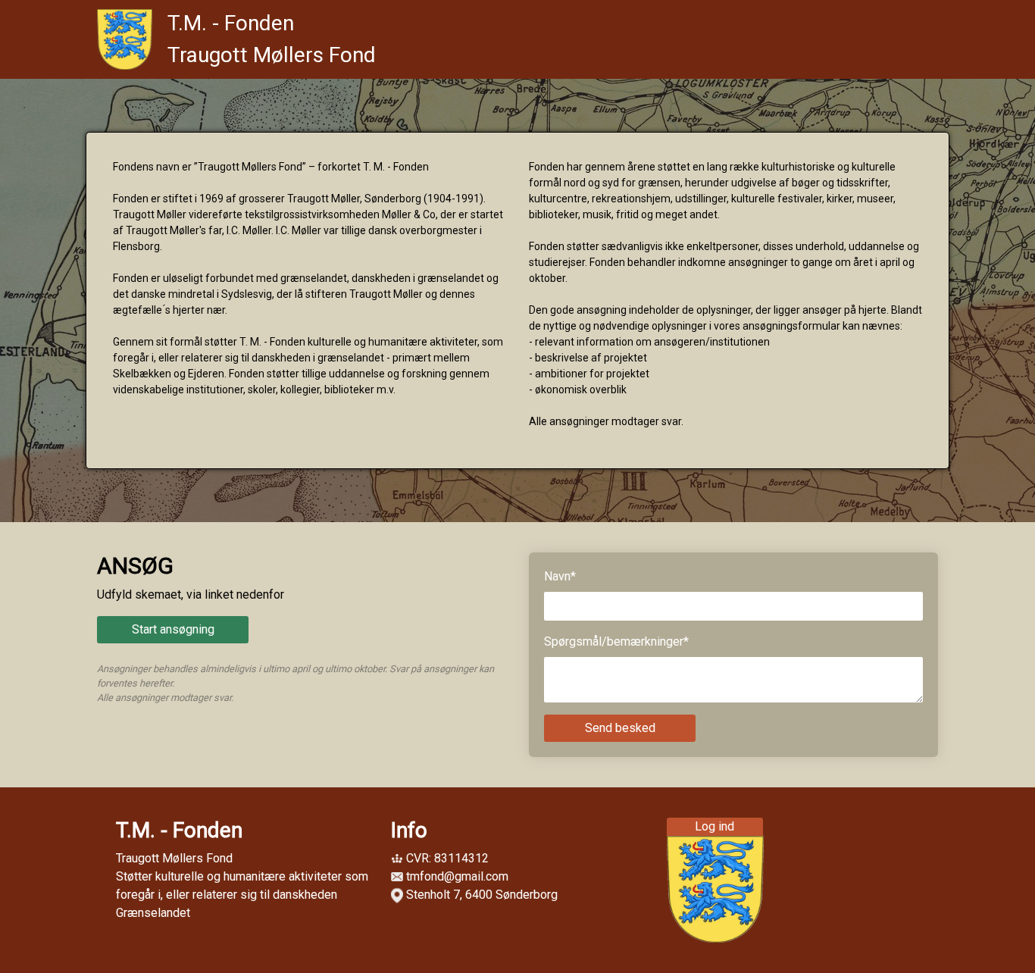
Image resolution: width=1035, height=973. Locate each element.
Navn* (560, 576)
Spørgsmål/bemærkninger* (616, 641)
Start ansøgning (173, 629)
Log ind (714, 826)
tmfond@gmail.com (457, 876)
